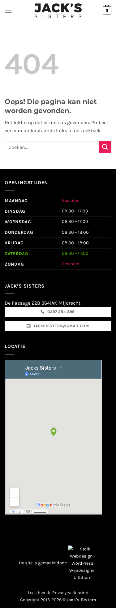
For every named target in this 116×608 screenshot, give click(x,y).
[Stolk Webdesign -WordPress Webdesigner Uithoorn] (82, 563)
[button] (8, 10)
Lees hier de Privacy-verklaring (58, 592)
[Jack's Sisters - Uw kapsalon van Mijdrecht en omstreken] (58, 10)
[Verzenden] (105, 147)
